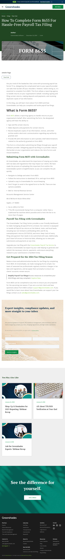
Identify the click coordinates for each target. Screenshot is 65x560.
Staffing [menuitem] (25, 525)
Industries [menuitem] (25, 523)
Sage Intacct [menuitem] (43, 529)
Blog (8, 16)
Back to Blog (8, 13)
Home (3, 16)
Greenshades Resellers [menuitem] (56, 544)
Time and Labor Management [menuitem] (9, 534)
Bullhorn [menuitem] (42, 532)
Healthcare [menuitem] (26, 527)
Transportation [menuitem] (27, 529)
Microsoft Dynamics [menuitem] (45, 527)
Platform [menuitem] (4, 523)
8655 (12, 116)
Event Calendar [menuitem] (44, 541)
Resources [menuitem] (42, 539)
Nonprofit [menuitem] (25, 534)
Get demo (58, 7)
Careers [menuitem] (25, 543)
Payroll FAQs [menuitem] (43, 552)
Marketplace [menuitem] (56, 541)
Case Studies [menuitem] (43, 546)
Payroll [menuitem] (4, 525)
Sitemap (23, 555)
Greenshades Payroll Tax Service (42, 245)
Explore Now (36, 278)
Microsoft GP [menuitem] (43, 525)
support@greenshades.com (43, 288)
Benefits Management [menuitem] (7, 529)
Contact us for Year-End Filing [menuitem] (30, 551)
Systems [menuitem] (42, 522)
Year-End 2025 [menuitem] (26, 547)
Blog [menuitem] (41, 543)
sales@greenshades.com (30, 293)
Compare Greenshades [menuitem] (45, 550)
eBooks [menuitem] (42, 548)
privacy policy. (35, 330)
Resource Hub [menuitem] (26, 549)
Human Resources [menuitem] (6, 527)
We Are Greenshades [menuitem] (28, 541)
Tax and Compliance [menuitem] (7, 532)
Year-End (14, 16)
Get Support (5, 546)
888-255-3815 (5, 541)
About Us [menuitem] (25, 539)
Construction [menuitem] (26, 532)
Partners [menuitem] (55, 539)
